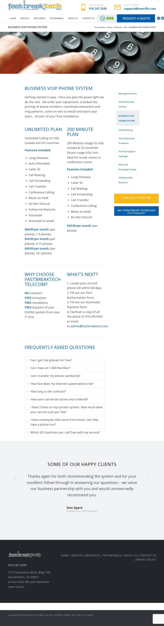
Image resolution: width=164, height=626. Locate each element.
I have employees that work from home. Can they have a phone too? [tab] (64, 422)
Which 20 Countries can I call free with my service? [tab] (65, 432)
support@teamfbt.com (140, 8)
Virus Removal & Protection (127, 141)
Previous (15, 478)
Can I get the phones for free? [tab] (51, 360)
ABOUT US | (132, 561)
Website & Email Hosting (126, 104)
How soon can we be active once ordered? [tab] (59, 399)
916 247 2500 (98, 8)
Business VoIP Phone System (127, 118)
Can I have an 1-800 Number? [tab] (50, 368)
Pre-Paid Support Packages (127, 154)
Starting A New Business (126, 180)
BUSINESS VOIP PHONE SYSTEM (27, 27)
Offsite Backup (126, 130)
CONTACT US (148, 561)
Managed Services (128, 93)
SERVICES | (78, 561)
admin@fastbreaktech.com (89, 326)
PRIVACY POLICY (146, 566)
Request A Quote (136, 18)
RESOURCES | (93, 561)
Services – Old (121, 27)
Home (109, 27)
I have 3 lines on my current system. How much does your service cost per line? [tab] (66, 409)
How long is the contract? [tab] (48, 391)
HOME (64, 561)
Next (149, 478)
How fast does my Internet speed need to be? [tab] (61, 384)
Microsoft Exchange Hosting (127, 167)
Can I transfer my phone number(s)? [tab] (55, 376)
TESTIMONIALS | (113, 561)
